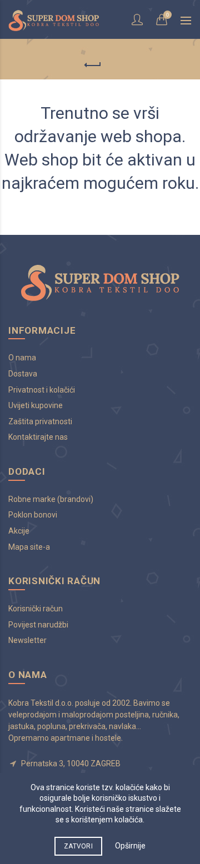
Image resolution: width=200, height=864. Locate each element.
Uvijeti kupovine (35, 405)
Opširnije (130, 845)
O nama (22, 357)
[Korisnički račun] (138, 19)
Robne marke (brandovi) (50, 499)
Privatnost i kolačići (41, 389)
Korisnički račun (35, 608)
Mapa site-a (29, 546)
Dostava (22, 373)
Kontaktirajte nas (38, 437)
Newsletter (27, 640)
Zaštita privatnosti (40, 421)
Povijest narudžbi (38, 624)
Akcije (18, 530)
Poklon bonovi (32, 514)
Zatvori (78, 846)
